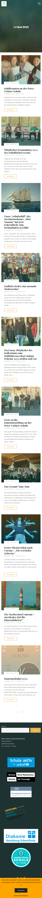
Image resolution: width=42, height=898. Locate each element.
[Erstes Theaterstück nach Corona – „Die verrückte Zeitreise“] (21, 528)
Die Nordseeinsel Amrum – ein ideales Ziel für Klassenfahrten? (19, 617)
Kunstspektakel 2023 (15, 678)
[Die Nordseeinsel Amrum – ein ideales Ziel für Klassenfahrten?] (21, 595)
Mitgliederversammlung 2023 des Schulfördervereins (21, 151)
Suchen (3, 726)
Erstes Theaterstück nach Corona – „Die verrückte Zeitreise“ (18, 550)
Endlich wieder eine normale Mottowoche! (20, 288)
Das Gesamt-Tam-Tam (16, 486)
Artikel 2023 (13, 83)
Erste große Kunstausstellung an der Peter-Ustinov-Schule (18, 422)
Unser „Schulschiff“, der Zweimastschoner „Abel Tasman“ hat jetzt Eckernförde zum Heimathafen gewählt (17, 222)
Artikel (7, 83)
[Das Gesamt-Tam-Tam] (21, 467)
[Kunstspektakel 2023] (21, 659)
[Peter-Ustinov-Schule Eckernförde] (4, 3)
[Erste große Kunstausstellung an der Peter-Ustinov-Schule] (21, 401)
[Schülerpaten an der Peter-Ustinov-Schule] (21, 69)
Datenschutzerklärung (21, 896)
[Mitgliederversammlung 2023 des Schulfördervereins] (21, 131)
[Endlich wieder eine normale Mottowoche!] (21, 267)
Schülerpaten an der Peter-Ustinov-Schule (19, 90)
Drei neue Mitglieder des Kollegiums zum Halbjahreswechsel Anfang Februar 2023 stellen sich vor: (20, 354)
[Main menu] (39, 4)
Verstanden (21, 890)
